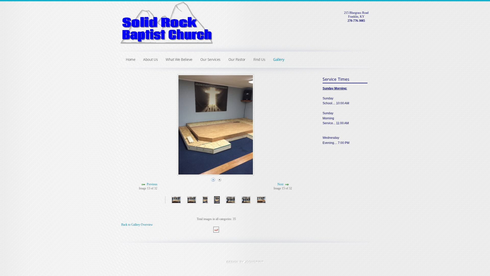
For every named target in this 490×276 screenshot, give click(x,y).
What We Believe (179, 59)
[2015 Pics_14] (217, 199)
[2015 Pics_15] (230, 199)
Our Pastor (237, 59)
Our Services (210, 59)
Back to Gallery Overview (137, 224)
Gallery (278, 59)
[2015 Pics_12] (191, 199)
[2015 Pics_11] (176, 199)
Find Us (259, 59)
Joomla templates (245, 262)
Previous (152, 184)
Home (130, 59)
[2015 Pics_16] (246, 199)
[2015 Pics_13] (205, 199)
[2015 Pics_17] (261, 199)
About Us (150, 59)
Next (280, 184)
